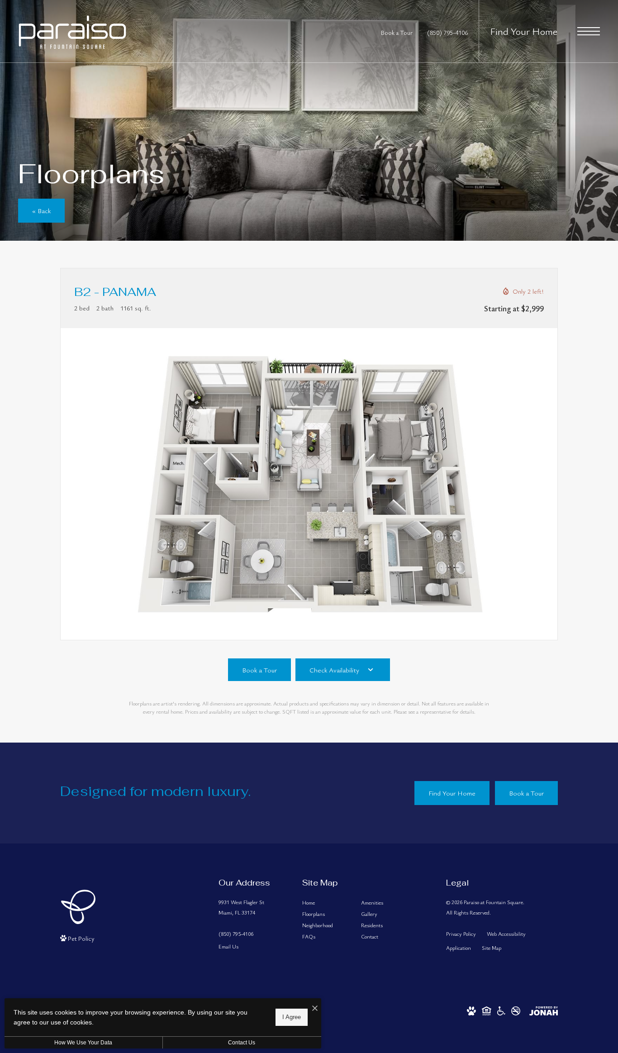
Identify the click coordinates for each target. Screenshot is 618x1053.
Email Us (228, 946)
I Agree (291, 1017)
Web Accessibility (506, 933)
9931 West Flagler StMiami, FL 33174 (241, 907)
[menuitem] (324, 902)
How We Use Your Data (83, 1042)
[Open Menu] (588, 31)
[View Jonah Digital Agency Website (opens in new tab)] (543, 1009)
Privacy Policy (461, 933)
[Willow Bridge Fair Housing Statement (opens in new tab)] (486, 1009)
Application (458, 947)
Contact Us (241, 1042)
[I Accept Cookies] (315, 1008)
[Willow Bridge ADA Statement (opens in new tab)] (501, 1009)
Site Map (491, 947)
